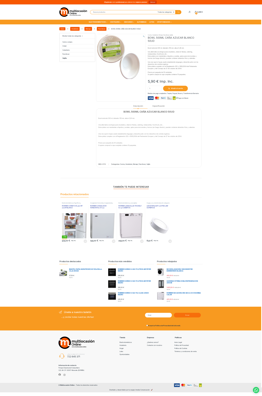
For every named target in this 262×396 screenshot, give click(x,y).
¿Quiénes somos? (153, 342)
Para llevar (101, 29)
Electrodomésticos (97, 22)
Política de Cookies (180, 348)
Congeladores (108, 203)
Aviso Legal (178, 342)
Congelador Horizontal (96, 203)
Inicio (62, 29)
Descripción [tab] (138, 106)
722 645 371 (73, 356)
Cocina (150, 35)
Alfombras (141, 22)
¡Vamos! (152, 2)
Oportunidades (163, 22)
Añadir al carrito (177, 88)
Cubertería (65, 50)
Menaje (88, 29)
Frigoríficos (77, 203)
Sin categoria (165, 203)
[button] (144, 36)
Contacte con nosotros (154, 345)
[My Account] (189, 12)
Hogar (148, 203)
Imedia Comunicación (143, 390)
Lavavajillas (133, 203)
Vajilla (64, 58)
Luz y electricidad (156, 203)
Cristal (64, 46)
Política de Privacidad (163, 325)
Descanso (128, 22)
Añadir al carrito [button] (85, 241)
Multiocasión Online (67, 385)
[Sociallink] (60, 374)
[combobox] (123, 12)
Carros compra (67, 42)
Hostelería (115, 22)
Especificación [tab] (158, 106)
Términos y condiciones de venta (185, 351)
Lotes (151, 22)
